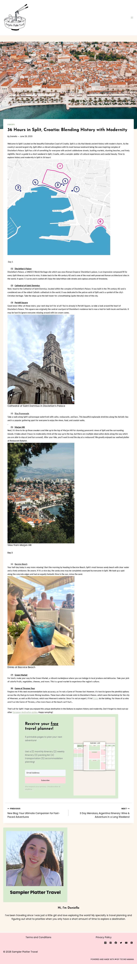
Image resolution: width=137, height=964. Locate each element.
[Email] (126, 943)
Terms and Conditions (38, 937)
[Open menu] (131, 18)
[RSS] (131, 943)
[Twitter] (121, 943)
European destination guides (25, 712)
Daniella (13, 136)
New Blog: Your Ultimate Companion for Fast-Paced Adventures (33, 813)
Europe (11, 125)
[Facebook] (116, 943)
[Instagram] (105, 943)
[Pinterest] (110, 943)
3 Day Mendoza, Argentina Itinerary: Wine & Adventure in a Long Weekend (105, 813)
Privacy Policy (104, 937)
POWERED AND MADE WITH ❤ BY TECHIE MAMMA (112, 959)
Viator (95, 699)
